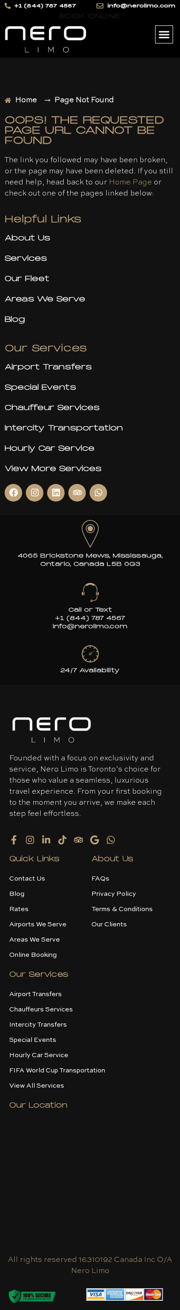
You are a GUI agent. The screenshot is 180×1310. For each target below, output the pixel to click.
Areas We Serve (45, 298)
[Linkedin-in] (46, 840)
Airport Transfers (48, 366)
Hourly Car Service (50, 448)
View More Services (53, 468)
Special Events (40, 387)
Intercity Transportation (64, 427)
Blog (15, 319)
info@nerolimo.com (90, 626)
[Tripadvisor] (77, 493)
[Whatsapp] (98, 493)
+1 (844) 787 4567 (90, 618)
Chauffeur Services (52, 407)
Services (26, 258)
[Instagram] (34, 493)
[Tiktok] (62, 840)
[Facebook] (13, 493)
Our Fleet (27, 278)
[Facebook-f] (13, 840)
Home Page (130, 182)
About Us (27, 237)
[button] (164, 34)
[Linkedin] (56, 493)
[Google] (94, 840)
